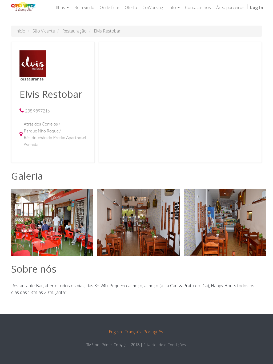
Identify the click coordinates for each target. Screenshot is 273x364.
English (115, 332)
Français (133, 332)
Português (153, 332)
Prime (107, 344)
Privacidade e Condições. (165, 344)
